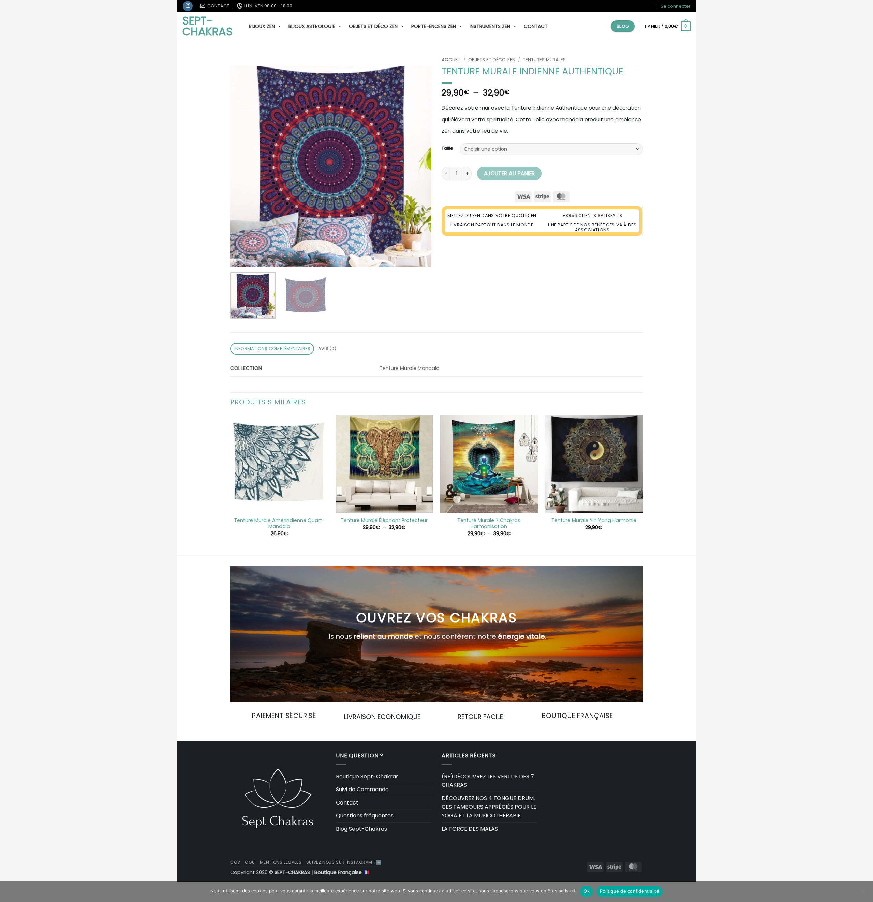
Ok (586, 891)
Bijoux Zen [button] (262, 26)
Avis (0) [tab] (327, 348)
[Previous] (243, 160)
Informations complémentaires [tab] (272, 348)
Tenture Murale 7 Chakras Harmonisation (488, 523)
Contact (536, 26)
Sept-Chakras (207, 26)
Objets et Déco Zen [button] (373, 26)
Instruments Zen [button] (490, 26)
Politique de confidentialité (629, 891)
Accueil (451, 60)
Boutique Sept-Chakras (367, 776)
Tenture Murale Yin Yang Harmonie (593, 520)
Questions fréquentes (365, 816)
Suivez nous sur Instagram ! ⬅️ (344, 862)
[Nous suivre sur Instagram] (188, 6)
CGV (235, 862)
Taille (447, 148)
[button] (676, 6)
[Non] (864, 893)
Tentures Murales (544, 60)
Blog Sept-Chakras (361, 829)
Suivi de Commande (362, 789)
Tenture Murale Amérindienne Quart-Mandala (279, 523)
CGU (250, 862)
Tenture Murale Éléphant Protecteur (384, 520)
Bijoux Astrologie (311, 26)
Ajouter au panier (509, 173)
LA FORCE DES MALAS (470, 829)
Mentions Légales (281, 862)
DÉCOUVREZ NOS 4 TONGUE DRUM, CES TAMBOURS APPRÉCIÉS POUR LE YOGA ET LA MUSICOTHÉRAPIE (489, 807)
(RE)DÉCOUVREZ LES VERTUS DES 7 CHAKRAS (488, 780)
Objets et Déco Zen (491, 60)
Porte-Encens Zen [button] (433, 26)
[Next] (419, 160)
